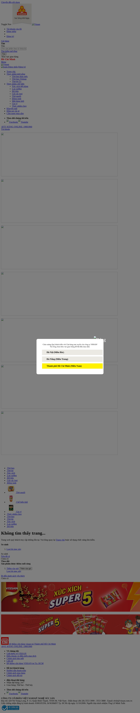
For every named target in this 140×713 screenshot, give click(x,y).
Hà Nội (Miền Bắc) (55, 352)
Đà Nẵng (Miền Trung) (57, 359)
